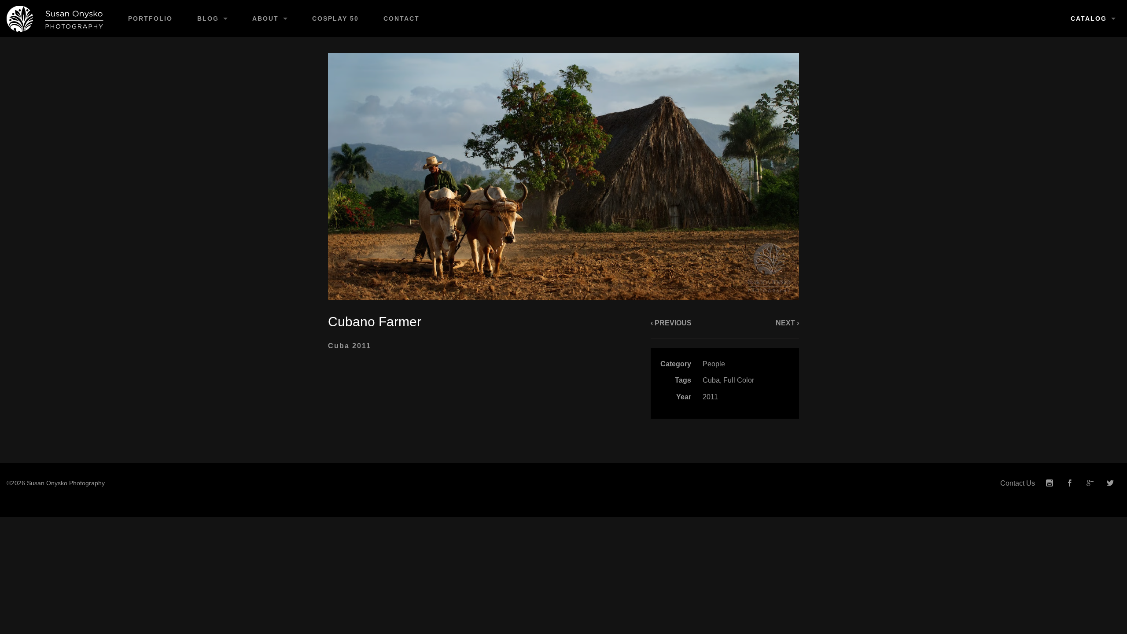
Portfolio (150, 18)
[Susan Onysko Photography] (58, 18)
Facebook (1070, 483)
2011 (710, 397)
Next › (787, 323)
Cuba (711, 380)
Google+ (1090, 483)
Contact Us (1017, 483)
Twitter (1110, 483)
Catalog (1089, 18)
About (265, 18)
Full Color (738, 380)
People (714, 364)
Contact (401, 18)
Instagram (1049, 483)
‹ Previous (671, 323)
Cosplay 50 (335, 18)
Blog (208, 18)
